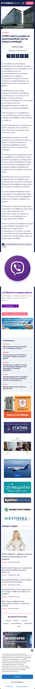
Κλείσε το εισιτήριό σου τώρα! (14, 314)
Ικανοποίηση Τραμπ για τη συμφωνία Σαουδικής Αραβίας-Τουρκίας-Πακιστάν (17, 570)
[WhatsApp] (13, 56)
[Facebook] (8, 56)
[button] (32, 650)
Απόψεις (6, 344)
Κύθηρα (6, 352)
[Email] (22, 56)
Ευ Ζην (5, 374)
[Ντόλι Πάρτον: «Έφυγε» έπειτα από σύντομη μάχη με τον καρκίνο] (17, 540)
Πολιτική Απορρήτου (22, 686)
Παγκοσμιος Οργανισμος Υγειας (14, 244)
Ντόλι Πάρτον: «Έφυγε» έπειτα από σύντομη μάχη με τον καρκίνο (17, 556)
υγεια (4, 246)
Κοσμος (5, 32)
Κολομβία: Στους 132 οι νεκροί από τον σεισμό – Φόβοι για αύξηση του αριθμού (16, 591)
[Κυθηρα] (11, 3)
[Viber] (26, 56)
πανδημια (28, 244)
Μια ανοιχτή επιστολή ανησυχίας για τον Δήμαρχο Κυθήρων (15, 347)
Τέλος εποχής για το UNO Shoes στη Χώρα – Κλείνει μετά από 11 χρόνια (14, 356)
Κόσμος (4, 562)
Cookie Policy (9, 686)
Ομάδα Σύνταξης (17, 47)
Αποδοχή (17, 677)
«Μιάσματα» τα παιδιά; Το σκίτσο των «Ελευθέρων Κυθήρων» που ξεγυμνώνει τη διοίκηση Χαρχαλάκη (15, 367)
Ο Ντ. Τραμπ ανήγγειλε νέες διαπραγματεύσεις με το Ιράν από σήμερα (15, 603)
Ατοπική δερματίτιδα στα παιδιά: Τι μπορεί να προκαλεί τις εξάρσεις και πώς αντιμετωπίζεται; (15, 378)
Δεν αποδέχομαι (17, 682)
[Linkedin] (17, 56)
